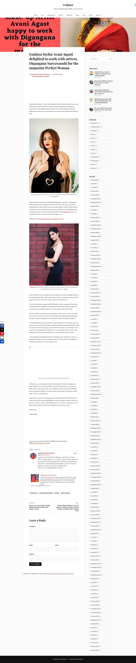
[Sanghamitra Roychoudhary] (33, 459)
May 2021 (94, 368)
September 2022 (95, 311)
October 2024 (95, 232)
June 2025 (94, 210)
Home (35, 15)
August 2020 (94, 398)
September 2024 (95, 236)
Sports (77, 15)
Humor (93, 138)
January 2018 (95, 514)
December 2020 (95, 386)
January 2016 (95, 605)
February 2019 (95, 465)
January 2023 (95, 296)
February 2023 (95, 292)
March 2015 (94, 642)
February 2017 (95, 556)
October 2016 (95, 571)
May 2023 (94, 281)
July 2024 (93, 244)
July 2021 (93, 360)
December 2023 (95, 259)
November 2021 (95, 345)
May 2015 (94, 635)
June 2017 (94, 541)
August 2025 (94, 206)
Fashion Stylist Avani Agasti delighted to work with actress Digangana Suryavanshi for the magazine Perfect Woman (53, 61)
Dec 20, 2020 (58, 74)
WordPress (63, 659)
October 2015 (95, 616)
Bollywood (69, 15)
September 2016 (95, 575)
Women (93, 168)
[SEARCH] (110, 59)
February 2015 (95, 646)
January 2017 (95, 560)
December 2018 (95, 473)
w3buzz (68, 5)
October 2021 (95, 349)
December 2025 (95, 198)
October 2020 (95, 390)
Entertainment (51, 15)
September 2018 (95, 484)
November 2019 (95, 432)
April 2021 (94, 371)
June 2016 (94, 586)
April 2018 (94, 503)
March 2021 (94, 375)
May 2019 (94, 454)
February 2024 (95, 255)
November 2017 (95, 522)
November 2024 (95, 228)
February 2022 (95, 334)
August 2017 (94, 533)
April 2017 (94, 548)
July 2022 (93, 319)
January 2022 (95, 338)
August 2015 (94, 623)
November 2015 (95, 612)
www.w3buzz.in (57, 459)
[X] (2, 330)
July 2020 (93, 402)
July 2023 (93, 274)
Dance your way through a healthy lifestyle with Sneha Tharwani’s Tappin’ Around (39, 507)
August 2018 (94, 488)
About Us (98, 15)
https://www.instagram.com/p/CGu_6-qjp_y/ (51, 219)
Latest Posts (37, 449)
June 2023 (94, 277)
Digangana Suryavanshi (46, 493)
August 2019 (94, 443)
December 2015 (95, 608)
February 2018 (95, 511)
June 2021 (94, 364)
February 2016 (95, 601)
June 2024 (94, 247)
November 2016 (95, 567)
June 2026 (94, 187)
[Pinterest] (2, 333)
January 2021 (95, 383)
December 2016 (95, 563)
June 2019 (94, 450)
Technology (94, 160)
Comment (32, 526)
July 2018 (93, 492)
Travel (90, 15)
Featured (46, 76)
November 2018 (95, 477)
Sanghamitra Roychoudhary (40, 74)
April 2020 (94, 413)
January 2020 (95, 424)
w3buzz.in (46, 455)
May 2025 (94, 213)
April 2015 (94, 639)
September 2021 (95, 353)
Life (92, 142)
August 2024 (94, 240)
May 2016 (94, 590)
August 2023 (94, 270)
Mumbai (57, 493)
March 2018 (94, 507)
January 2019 (95, 469)
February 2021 (95, 379)
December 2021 (95, 341)
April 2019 (94, 458)
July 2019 (93, 447)
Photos (93, 149)
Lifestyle (61, 15)
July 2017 (93, 537)
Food (84, 15)
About (31, 449)
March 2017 (94, 552)
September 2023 (95, 266)
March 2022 (94, 330)
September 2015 (95, 620)
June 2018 (94, 496)
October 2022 (95, 307)
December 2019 (95, 428)
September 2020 (95, 394)
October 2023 (95, 262)
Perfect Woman (65, 493)
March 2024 (94, 251)
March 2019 (94, 462)
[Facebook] (75, 453)
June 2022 (94, 323)
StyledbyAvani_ (73, 316)
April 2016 (94, 593)
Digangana (67, 212)
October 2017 (95, 526)
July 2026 (93, 183)
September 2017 (95, 529)
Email (57, 545)
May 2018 (94, 499)
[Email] (2, 337)
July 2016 (93, 582)
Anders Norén (79, 659)
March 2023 (94, 289)
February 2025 (95, 217)
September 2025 (95, 202)
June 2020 (94, 405)
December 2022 (95, 300)
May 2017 (94, 545)
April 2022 (94, 326)
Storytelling (94, 157)
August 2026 (94, 180)
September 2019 (95, 439)
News (42, 15)
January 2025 (95, 221)
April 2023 (94, 285)
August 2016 (94, 578)
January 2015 (95, 650)
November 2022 (95, 304)
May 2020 (94, 409)
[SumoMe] (2, 341)
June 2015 (94, 631)
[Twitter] (77, 453)
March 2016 (94, 597)
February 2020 (95, 420)
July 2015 (93, 627)
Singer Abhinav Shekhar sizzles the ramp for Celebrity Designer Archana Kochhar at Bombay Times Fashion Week (67, 508)
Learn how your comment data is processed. (60, 573)
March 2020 (94, 417)
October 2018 (95, 481)
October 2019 (95, 435)
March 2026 (94, 191)
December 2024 (95, 225)
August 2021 (94, 356)
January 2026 (95, 195)
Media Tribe (33, 414)
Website (31, 554)
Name (31, 545)
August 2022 (94, 315)
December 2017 (95, 518)
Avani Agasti (33, 493)
